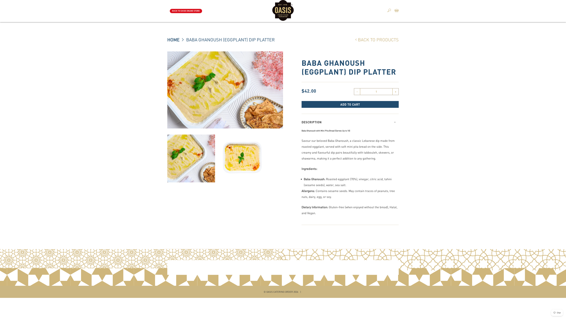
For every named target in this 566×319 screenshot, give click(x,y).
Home (173, 39)
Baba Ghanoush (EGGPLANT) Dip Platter (230, 39)
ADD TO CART (350, 104)
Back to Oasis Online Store (186, 11)
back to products (378, 40)
